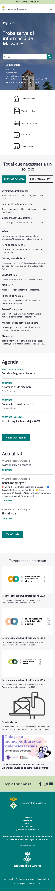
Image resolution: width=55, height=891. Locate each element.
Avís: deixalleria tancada (17, 465)
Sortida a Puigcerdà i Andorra (18, 373)
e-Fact (5, 231)
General (7, 461)
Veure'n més (12, 534)
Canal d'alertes (9, 722)
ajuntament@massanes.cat (27, 829)
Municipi (10, 69)
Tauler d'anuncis (28, 146)
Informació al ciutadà (14, 179)
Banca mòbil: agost (13, 483)
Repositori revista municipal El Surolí (22, 82)
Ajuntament (11, 72)
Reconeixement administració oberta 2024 (23, 637)
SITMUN (6, 285)
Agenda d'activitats (29, 123)
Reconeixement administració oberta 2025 (23, 680)
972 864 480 (27, 826)
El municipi (7, 336)
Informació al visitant (40, 179)
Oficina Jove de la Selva (13, 258)
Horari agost (9, 513)
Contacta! (25, 134)
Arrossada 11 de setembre (17, 387)
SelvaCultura (8, 274)
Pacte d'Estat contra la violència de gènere (25, 79)
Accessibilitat (43, 879)
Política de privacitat (25, 879)
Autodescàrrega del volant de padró (20, 322)
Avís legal (8, 879)
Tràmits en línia (28, 111)
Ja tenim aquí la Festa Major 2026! (21, 421)
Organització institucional (15, 190)
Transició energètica (12, 309)
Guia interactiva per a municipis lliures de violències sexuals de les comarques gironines (25, 766)
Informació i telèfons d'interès (17, 204)
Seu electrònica (28, 98)
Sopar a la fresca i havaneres (18, 404)
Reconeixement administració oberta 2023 (23, 595)
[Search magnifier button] (49, 56)
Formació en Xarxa (11, 295)
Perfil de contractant (12, 244)
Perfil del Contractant (15, 76)
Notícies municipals (21, 461)
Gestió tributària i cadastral (16, 217)
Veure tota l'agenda (16, 437)
